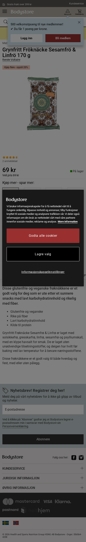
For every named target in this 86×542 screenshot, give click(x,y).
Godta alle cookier (43, 236)
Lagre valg (43, 254)
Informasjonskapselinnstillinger (43, 272)
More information (68, 221)
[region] (43, 238)
